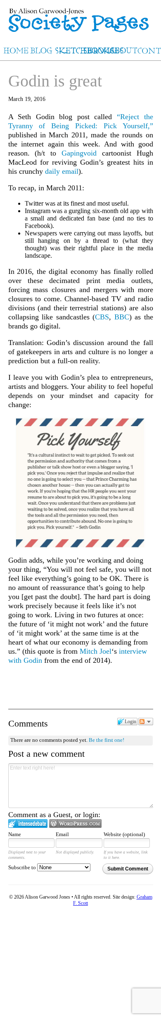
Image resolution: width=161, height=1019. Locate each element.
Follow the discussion (145, 721)
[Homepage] (80, 17)
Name (14, 834)
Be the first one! (106, 740)
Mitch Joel (95, 651)
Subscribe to (22, 867)
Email (62, 834)
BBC (121, 317)
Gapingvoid (79, 153)
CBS (102, 317)
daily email (61, 171)
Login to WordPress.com (75, 823)
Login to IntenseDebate (27, 823)
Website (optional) (124, 834)
